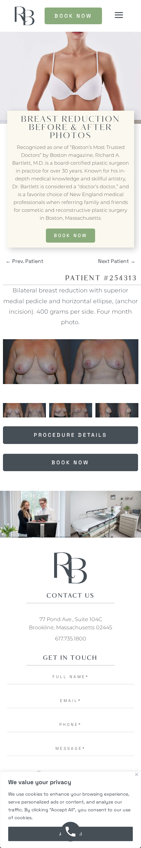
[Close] (136, 774)
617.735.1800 (70, 639)
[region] (70, 809)
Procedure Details (70, 435)
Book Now (70, 235)
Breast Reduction (70, 120)
